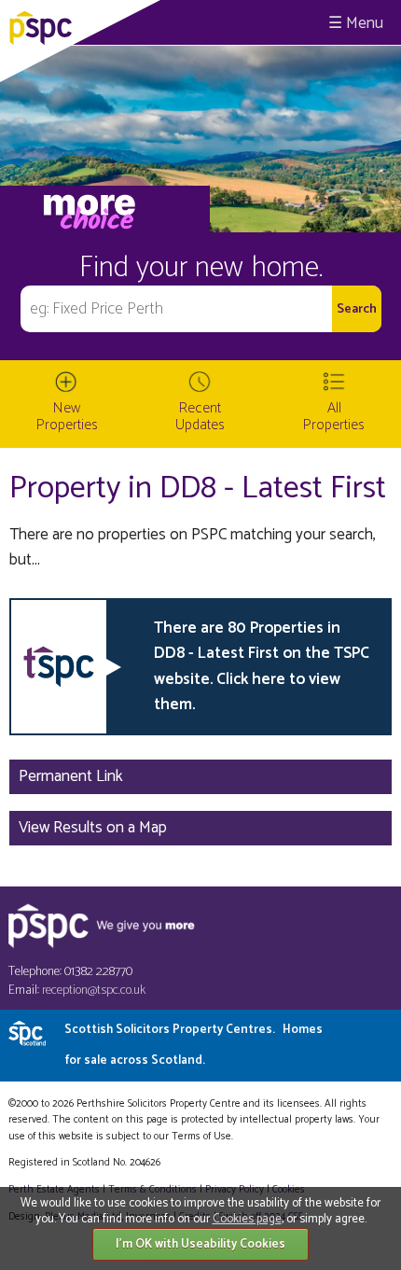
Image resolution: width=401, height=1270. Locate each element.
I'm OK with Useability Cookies (200, 1244)
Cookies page (247, 1219)
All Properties (334, 417)
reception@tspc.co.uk (93, 990)
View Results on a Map (93, 828)
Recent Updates (200, 417)
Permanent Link (71, 776)
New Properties (67, 417)
